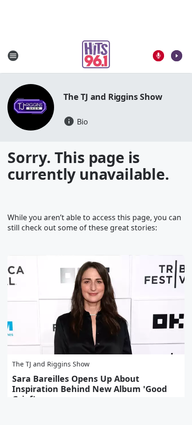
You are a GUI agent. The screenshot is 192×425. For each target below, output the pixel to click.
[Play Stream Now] (176, 55)
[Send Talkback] (158, 55)
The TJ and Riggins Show (112, 96)
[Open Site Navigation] (13, 55)
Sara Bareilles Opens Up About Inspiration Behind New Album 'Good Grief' (89, 388)
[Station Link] (96, 55)
